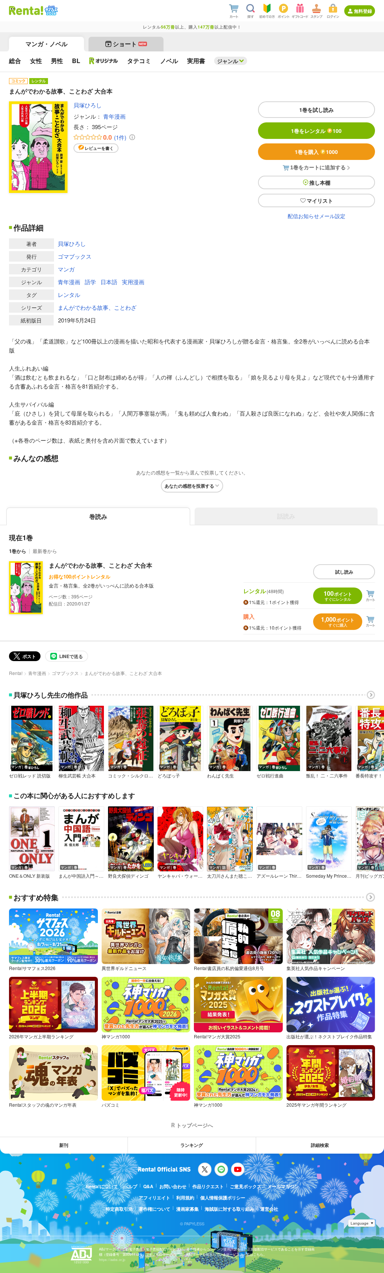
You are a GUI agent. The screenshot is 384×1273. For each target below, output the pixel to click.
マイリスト (320, 200)
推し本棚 (319, 182)
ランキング (191, 1145)
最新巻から (45, 550)
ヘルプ (130, 1186)
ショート (129, 43)
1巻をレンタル (316, 130)
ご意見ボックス (245, 1186)
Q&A (148, 1186)
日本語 (108, 282)
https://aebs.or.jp (112, 1259)
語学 (90, 282)
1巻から (17, 550)
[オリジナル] (103, 60)
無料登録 (363, 11)
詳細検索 (320, 1145)
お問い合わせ (172, 1186)
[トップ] (26, 10)
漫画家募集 (187, 1208)
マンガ (66, 269)
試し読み (344, 571)
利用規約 (185, 1197)
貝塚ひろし (88, 105)
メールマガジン (283, 1186)
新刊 (63, 1145)
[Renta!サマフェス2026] (50, 10)
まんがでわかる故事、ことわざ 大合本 (100, 565)
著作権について (154, 1208)
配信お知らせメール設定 (316, 216)
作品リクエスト (208, 1186)
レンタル (69, 294)
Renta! (15, 673)
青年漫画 (114, 116)
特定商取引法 (119, 1208)
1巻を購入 (316, 151)
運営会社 (269, 1208)
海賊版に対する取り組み (229, 1208)
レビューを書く (99, 148)
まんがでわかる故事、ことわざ (97, 307)
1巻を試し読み (316, 109)
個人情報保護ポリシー (222, 1197)
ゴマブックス (75, 256)
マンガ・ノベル (47, 43)
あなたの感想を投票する (189, 485)
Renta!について (102, 1186)
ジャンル (227, 61)
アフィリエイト (154, 1197)
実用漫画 (133, 282)
